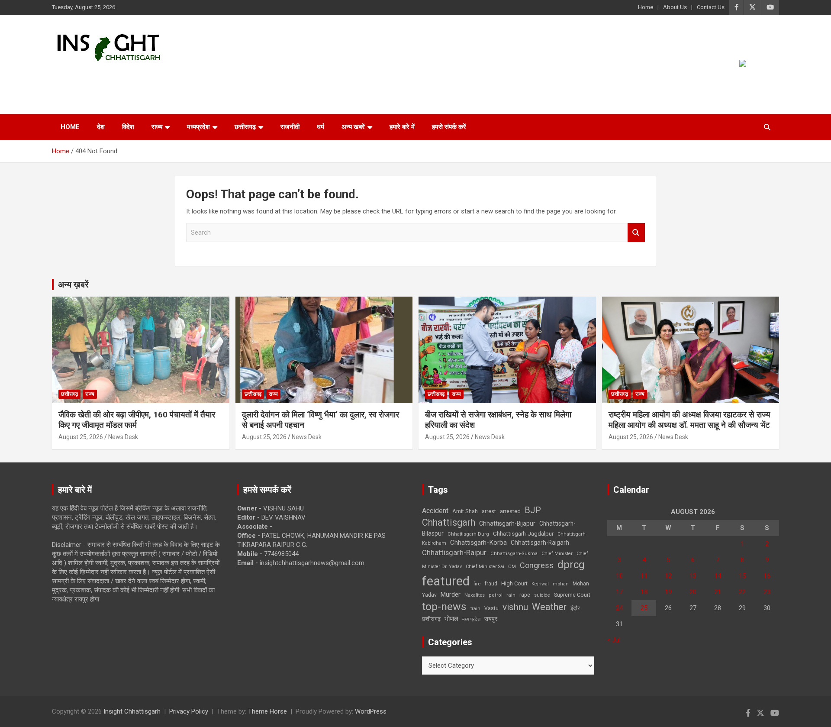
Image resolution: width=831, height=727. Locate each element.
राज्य (156, 127)
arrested (510, 511)
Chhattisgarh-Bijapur (507, 523)
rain (510, 595)
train (475, 608)
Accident (435, 511)
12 (668, 576)
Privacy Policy (188, 711)
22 (742, 592)
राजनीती (290, 127)
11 (644, 576)
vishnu (515, 607)
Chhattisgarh (448, 522)
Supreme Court (572, 594)
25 (644, 608)
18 (644, 592)
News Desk (123, 436)
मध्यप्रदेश (198, 127)
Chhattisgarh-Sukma (514, 553)
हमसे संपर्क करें (449, 127)
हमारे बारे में (402, 127)
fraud (490, 584)
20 (692, 592)
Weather (549, 606)
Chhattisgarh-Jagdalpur (523, 533)
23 (766, 592)
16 (766, 576)
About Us (675, 7)
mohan (561, 584)
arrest (489, 511)
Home (645, 7)
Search (636, 232)
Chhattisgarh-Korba (478, 542)
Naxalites (474, 595)
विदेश (128, 127)
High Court (514, 583)
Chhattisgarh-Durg (468, 534)
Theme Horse (267, 711)
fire (476, 584)
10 (619, 576)
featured (446, 581)
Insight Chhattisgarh (130, 76)
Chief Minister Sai (485, 566)
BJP (533, 510)
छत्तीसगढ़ (245, 127)
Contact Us (711, 7)
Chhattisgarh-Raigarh (540, 542)
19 (668, 592)
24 (619, 608)
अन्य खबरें (353, 127)
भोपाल (451, 619)
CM (512, 566)
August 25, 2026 (80, 436)
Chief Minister (557, 553)
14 (717, 576)
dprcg (571, 565)
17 (619, 592)
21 (717, 592)
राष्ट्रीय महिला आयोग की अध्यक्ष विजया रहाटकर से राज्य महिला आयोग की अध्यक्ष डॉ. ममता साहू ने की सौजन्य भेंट (689, 420)
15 (742, 576)
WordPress (371, 711)
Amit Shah (465, 511)
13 (692, 576)
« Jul (613, 640)
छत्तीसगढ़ (431, 619)
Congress (537, 565)
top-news (444, 606)
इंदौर (575, 608)
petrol (495, 595)
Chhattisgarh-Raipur (454, 552)
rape (524, 594)
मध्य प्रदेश (471, 619)
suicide (542, 595)
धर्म (320, 127)
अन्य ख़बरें (73, 284)
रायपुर (490, 618)
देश (101, 127)
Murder (451, 594)
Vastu (491, 608)
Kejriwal (540, 584)
